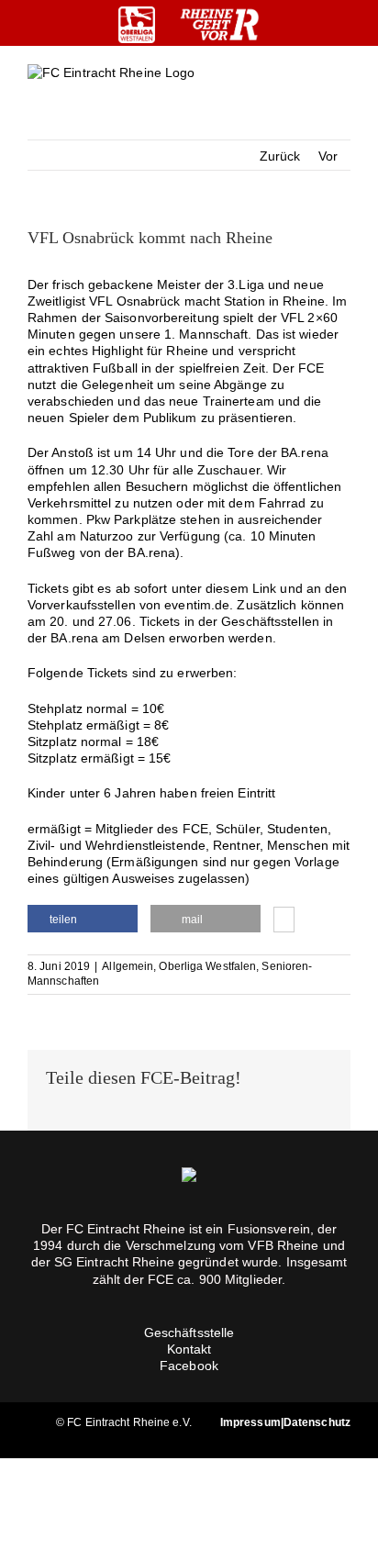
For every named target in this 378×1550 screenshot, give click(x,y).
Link (264, 588)
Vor (328, 156)
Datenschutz (317, 1422)
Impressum (250, 1422)
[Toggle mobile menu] (343, 87)
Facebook (189, 1365)
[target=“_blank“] (136, 25)
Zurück (280, 156)
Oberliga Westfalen (207, 966)
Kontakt (189, 1349)
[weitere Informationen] (284, 921)
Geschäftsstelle (189, 1332)
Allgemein (127, 966)
